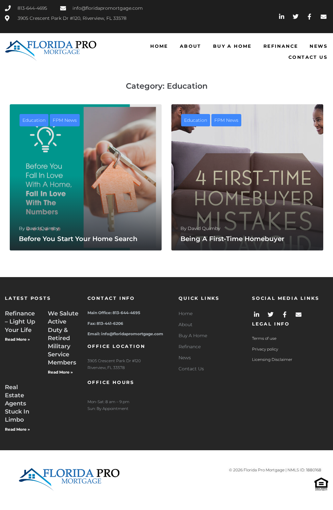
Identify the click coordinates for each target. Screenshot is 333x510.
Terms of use (264, 338)
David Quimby (42, 228)
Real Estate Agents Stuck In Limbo (17, 404)
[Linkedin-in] (281, 16)
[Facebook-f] (309, 16)
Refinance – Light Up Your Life (20, 321)
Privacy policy (265, 349)
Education (34, 120)
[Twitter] (295, 16)
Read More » (17, 339)
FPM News (65, 120)
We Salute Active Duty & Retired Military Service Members (63, 338)
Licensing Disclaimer (272, 359)
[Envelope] (323, 16)
